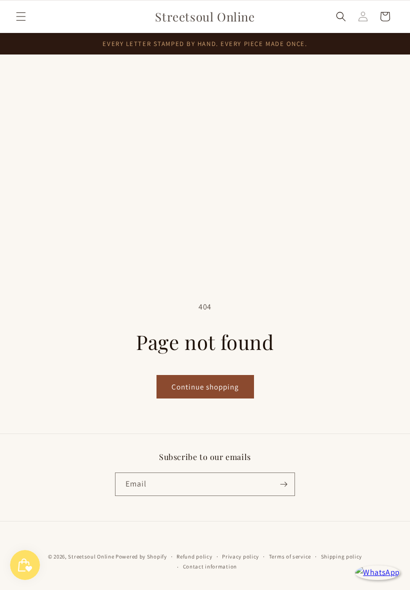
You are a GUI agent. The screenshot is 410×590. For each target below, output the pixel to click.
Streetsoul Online (91, 556)
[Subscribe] (283, 484)
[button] (21, 17)
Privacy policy (240, 556)
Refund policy (194, 556)
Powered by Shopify (141, 556)
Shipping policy (341, 556)
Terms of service (290, 556)
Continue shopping (205, 387)
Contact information (210, 566)
